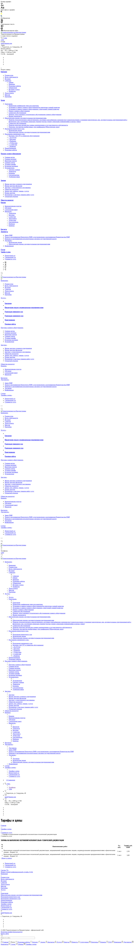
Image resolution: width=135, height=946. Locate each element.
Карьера (3, 202)
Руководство (9, 75)
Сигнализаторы (14, 175)
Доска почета (9, 93)
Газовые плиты (10, 162)
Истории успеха (14, 89)
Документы (4, 231)
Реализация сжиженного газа (15, 134)
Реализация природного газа (14, 129)
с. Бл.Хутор (12, 137)
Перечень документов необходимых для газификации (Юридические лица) (34, 127)
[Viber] (5, 268)
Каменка (12, 225)
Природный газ (10, 255)
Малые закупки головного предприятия (18, 184)
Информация (9, 246)
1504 (5, 38)
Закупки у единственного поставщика (18, 187)
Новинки (12, 84)
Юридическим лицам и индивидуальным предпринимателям (26, 118)
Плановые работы (15, 86)
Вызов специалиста (15, 116)
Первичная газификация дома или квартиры (24, 105)
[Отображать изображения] (2, 20)
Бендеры (12, 215)
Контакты (4, 229)
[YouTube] (5, 266)
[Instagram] (5, 262)
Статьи (3, 249)
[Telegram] (5, 264)
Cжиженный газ (10, 257)
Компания (4, 72)
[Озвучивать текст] (2, 26)
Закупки (3, 180)
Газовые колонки (10, 159)
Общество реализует (12, 189)
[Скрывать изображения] (2, 22)
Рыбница (12, 224)
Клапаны (12, 173)
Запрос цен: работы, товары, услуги (17, 191)
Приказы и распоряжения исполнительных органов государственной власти (31, 239)
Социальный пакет (11, 209)
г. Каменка (12, 146)
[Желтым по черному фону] (1, 14)
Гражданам (9, 104)
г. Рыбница (12, 141)
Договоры (8, 240)
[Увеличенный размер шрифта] (2, 8)
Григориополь (13, 222)
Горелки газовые (14, 170)
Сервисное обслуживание (17, 113)
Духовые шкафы (10, 164)
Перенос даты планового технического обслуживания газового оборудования (35, 114)
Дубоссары (12, 220)
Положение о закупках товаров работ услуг (19, 195)
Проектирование (10, 148)
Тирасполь (12, 213)
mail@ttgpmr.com (6, 43)
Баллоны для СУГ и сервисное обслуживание (24, 136)
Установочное (10, 168)
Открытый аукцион (11, 196)
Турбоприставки (14, 177)
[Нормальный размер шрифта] (2, 5)
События (8, 80)
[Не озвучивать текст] (2, 29)
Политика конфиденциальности (11, 932)
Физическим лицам (15, 130)
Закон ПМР (8, 235)
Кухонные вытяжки (11, 166)
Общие (11, 82)
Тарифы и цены (6, 252)
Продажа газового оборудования (11, 153)
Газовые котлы (10, 157)
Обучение (8, 208)
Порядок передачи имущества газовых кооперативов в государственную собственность (38, 125)
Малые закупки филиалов (13, 186)
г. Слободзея (13, 144)
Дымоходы (12, 171)
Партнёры (8, 96)
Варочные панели (11, 161)
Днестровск (13, 218)
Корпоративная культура (13, 206)
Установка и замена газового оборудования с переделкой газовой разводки (34, 109)
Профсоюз (12, 91)
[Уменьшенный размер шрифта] (2, 3)
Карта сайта (5, 933)
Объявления (13, 88)
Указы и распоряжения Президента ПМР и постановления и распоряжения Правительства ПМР (37, 237)
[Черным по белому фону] (1, 12)
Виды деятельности (11, 77)
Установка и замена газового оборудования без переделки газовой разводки (34, 107)
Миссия (7, 95)
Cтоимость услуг (10, 259)
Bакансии (8, 211)
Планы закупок (10, 193)
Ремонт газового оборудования (19, 111)
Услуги (3, 100)
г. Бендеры (12, 139)
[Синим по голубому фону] (1, 16)
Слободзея (12, 217)
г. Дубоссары (13, 143)
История (7, 79)
